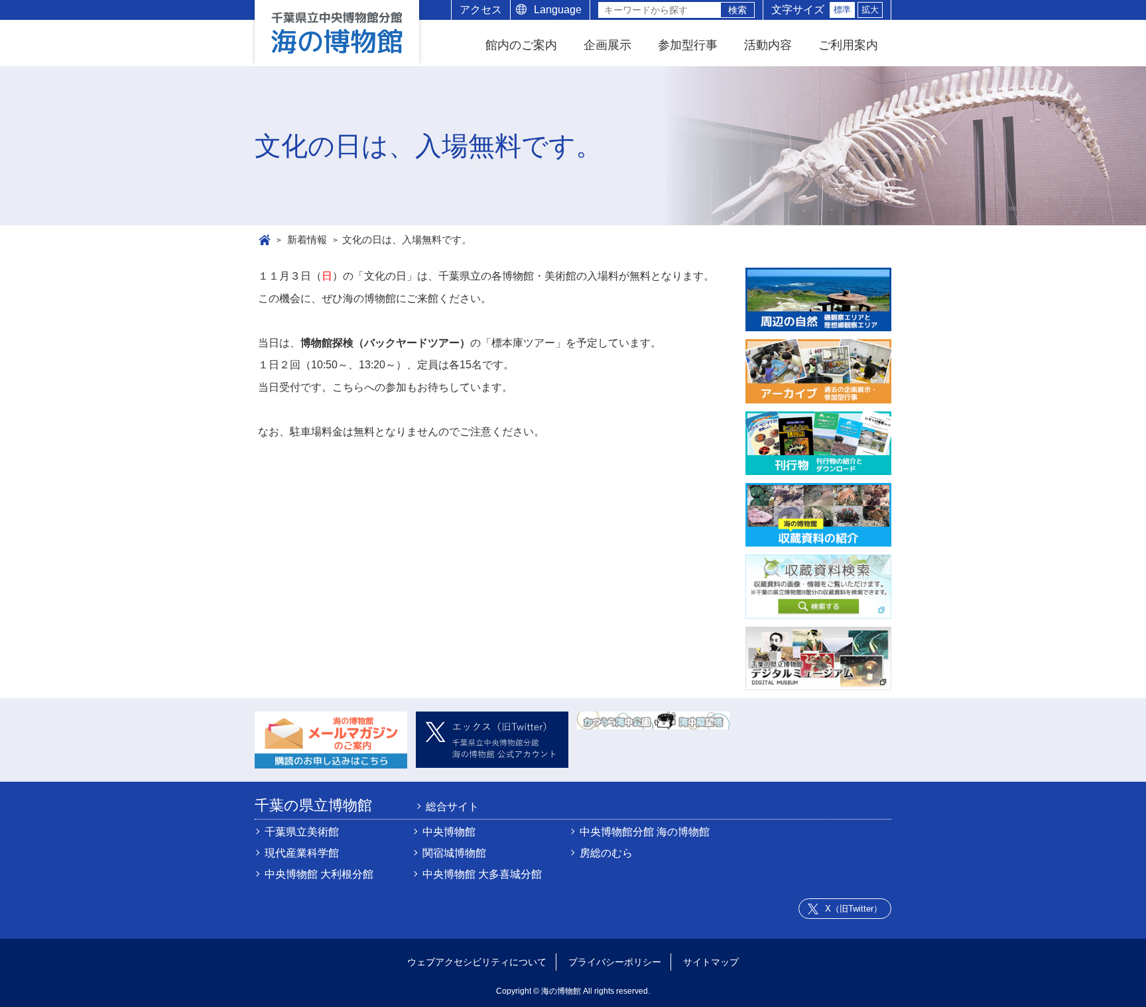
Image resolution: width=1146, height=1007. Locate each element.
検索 (737, 10)
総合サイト (452, 807)
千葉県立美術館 (302, 831)
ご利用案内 (848, 45)
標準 (842, 10)
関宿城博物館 (454, 853)
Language (558, 9)
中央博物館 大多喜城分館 (482, 874)
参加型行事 (688, 45)
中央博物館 (449, 831)
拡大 (870, 10)
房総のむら (606, 853)
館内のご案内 (521, 45)
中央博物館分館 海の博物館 (645, 831)
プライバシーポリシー (614, 962)
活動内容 (768, 45)
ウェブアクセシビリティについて (476, 962)
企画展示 (607, 45)
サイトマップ (711, 962)
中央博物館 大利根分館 (319, 874)
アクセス (481, 9)
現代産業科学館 (302, 853)
